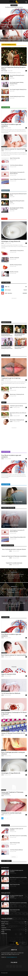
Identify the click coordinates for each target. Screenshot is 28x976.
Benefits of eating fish (14, 257)
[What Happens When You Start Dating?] (14, 495)
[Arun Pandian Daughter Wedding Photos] (5, 91)
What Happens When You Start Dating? (12, 501)
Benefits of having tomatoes (16, 264)
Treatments (4, 750)
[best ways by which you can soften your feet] (5, 389)
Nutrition (3, 239)
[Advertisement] (14, 307)
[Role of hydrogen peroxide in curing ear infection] (14, 744)
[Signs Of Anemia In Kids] (5, 160)
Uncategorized (4, 38)
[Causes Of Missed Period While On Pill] (5, 181)
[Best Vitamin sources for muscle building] (11, 36)
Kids (25, 38)
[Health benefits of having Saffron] (5, 252)
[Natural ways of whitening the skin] (5, 396)
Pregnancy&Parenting (5, 691)
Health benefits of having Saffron (17, 250)
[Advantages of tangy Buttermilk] (14, 230)
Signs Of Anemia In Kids (15, 158)
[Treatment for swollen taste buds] (14, 805)
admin (2, 127)
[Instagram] (17, 966)
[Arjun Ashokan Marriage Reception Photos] (5, 77)
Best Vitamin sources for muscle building (13, 149)
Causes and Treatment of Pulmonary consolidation (14, 556)
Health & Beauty (4, 22)
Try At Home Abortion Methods (16, 165)
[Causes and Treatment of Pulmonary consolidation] (14, 784)
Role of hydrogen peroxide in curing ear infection (14, 549)
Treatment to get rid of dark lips (10, 378)
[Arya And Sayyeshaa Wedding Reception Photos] (14, 56)
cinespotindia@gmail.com (11, 957)
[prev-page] (2, 103)
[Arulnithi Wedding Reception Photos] (5, 98)
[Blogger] (7, 966)
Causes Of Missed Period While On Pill (17, 179)
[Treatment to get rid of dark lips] (14, 367)
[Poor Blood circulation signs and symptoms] (14, 19)
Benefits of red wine (14, 271)
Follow (25, 289)
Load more (14, 856)
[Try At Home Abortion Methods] (5, 167)
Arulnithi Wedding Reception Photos (17, 96)
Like (26, 286)
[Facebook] (11, 966)
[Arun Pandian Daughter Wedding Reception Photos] (5, 84)
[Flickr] (14, 966)
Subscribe (25, 293)
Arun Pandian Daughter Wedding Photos (18, 89)
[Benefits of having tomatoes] (5, 266)
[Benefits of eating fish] (5, 259)
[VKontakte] (20, 966)
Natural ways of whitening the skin (17, 394)
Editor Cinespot (4, 70)
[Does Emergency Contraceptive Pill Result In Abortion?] (5, 174)
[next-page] (4, 103)
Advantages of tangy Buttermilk (10, 241)
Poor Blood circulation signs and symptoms (14, 7)
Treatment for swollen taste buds (14, 563)
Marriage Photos (4, 65)
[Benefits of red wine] (5, 274)
